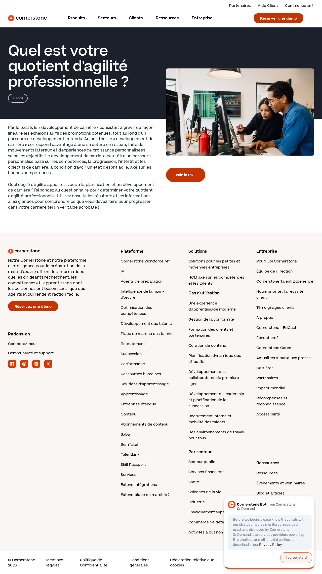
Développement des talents (146, 323)
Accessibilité (268, 414)
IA (122, 271)
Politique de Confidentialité (93, 562)
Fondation (265, 337)
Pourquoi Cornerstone (276, 261)
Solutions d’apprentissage (145, 384)
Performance (133, 364)
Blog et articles (270, 493)
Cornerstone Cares (273, 348)
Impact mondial (270, 388)
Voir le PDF (186, 175)
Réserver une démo (278, 18)
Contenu (128, 414)
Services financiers (205, 472)
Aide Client (268, 5)
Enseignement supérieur (210, 512)
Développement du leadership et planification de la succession (216, 400)
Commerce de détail (207, 522)
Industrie (196, 502)
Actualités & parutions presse (283, 358)
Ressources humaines (141, 374)
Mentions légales (54, 562)
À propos (264, 317)
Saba (125, 434)
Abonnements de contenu (144, 424)
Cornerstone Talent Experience (284, 281)
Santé (193, 482)
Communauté (297, 5)
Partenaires (240, 5)
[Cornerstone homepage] (56, 251)
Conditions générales (139, 562)
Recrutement (133, 344)
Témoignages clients (275, 307)
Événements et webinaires (280, 483)
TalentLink (130, 454)
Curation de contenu (207, 345)
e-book (18, 98)
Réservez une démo (33, 306)
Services (128, 474)
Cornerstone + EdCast (276, 327)
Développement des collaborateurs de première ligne (213, 378)
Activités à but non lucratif (212, 532)
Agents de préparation (142, 281)
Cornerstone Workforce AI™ (145, 261)
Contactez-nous (22, 344)
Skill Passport (133, 464)
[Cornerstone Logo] (27, 18)
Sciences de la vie (204, 492)
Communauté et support (31, 353)
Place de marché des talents (147, 333)
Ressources (267, 473)
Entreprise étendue (138, 404)
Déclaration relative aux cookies (192, 562)
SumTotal (129, 444)
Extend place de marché (143, 495)
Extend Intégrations (139, 484)
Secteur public (201, 462)
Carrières (264, 368)
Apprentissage (134, 394)
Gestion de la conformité (211, 319)
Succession (131, 354)
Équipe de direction (274, 271)
